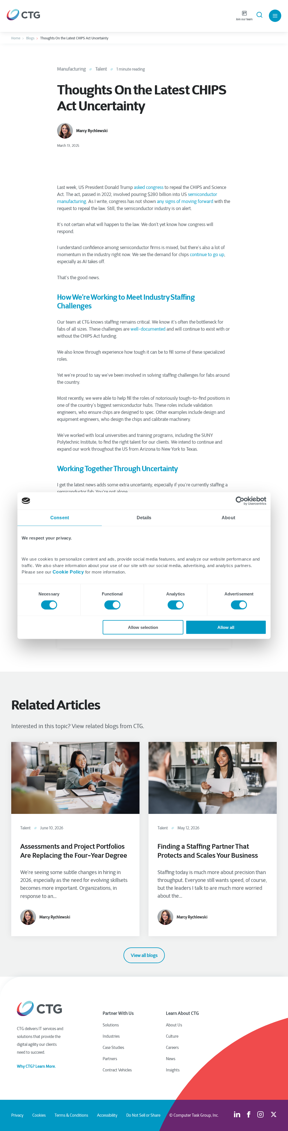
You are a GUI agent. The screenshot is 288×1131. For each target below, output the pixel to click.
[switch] (112, 604)
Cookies (39, 1115)
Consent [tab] (59, 517)
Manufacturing (71, 69)
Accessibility (107, 1115)
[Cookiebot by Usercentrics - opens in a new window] (241, 500)
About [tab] (228, 517)
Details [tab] (144, 517)
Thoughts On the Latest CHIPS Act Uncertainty (74, 38)
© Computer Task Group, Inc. (194, 1115)
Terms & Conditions (71, 1115)
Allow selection (143, 627)
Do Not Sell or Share (143, 1115)
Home (15, 38)
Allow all (225, 627)
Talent (101, 69)
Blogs (30, 38)
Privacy (17, 1115)
